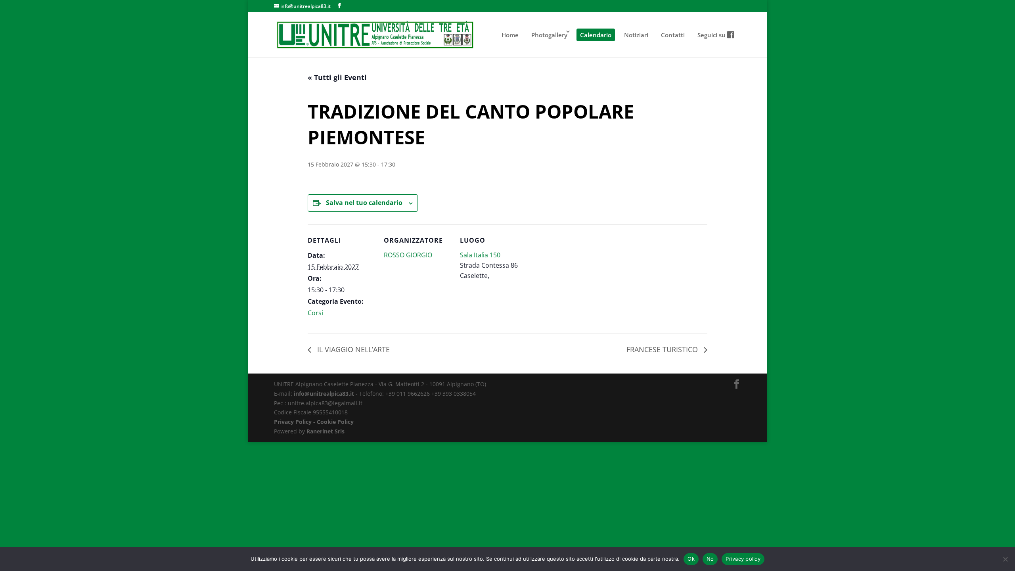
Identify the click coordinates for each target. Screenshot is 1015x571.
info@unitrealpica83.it (324, 393)
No (710, 559)
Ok (691, 559)
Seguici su (712, 35)
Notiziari (636, 35)
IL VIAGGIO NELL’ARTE (352, 349)
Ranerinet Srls (325, 431)
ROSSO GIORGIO (408, 255)
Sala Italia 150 (480, 255)
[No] (1005, 559)
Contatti (673, 35)
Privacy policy (743, 559)
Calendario (595, 35)
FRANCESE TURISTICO (663, 349)
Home (510, 35)
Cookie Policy (335, 421)
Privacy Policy (293, 421)
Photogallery (549, 35)
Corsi (315, 312)
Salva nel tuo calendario (364, 202)
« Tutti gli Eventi (337, 77)
